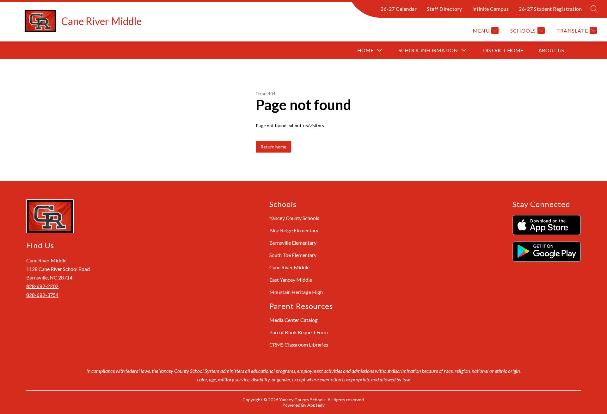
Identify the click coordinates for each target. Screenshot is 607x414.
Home (365, 50)
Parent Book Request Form (298, 332)
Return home (273, 146)
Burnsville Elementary (292, 243)
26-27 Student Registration (550, 9)
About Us (551, 50)
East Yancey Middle (290, 280)
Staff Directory (444, 9)
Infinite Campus (490, 9)
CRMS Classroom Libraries (298, 345)
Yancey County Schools (294, 218)
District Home (503, 50)
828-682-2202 (42, 286)
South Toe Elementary (292, 255)
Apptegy (316, 405)
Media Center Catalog (293, 320)
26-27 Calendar (399, 9)
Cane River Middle (289, 267)
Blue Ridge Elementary (293, 230)
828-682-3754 (42, 295)
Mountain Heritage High (296, 292)
